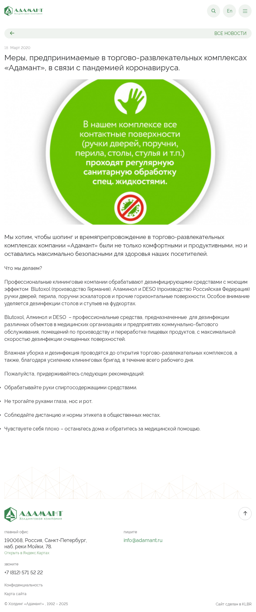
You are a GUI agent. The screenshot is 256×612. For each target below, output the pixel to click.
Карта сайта (15, 594)
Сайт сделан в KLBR (234, 604)
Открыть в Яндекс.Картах (26, 553)
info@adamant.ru (143, 540)
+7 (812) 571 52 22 (23, 572)
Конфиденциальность (23, 585)
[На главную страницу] (23, 11)
